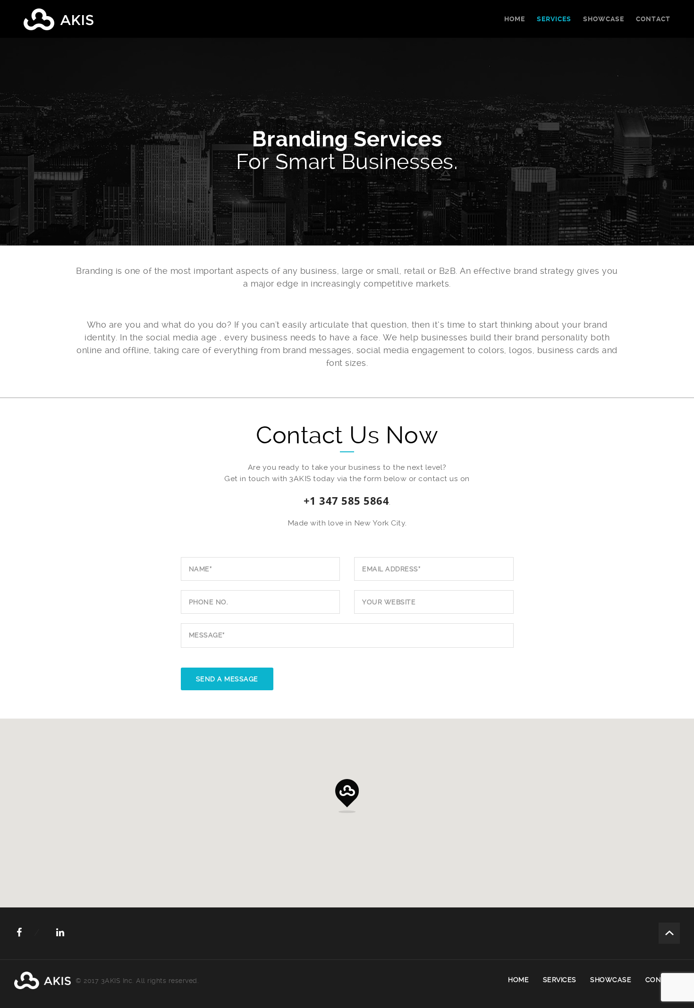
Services (554, 19)
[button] (347, 796)
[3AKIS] (58, 19)
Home (514, 19)
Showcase (603, 19)
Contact (653, 19)
